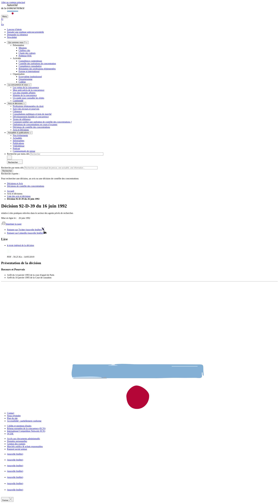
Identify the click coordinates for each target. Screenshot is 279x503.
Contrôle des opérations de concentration (37, 63)
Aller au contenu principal (13, 2)
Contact (10, 413)
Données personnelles (17, 441)
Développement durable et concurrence (31, 116)
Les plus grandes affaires (24, 92)
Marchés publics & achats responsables (25, 446)
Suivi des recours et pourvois (26, 109)
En (2, 24)
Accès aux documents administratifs (23, 438)
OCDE (10, 433)
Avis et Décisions (21, 130)
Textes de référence (22, 119)
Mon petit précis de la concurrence (28, 90)
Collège (22, 82)
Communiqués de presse (24, 151)
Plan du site (12, 418)
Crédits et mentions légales (19, 426)
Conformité (18, 100)
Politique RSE (25, 55)
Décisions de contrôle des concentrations (31, 127)
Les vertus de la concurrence (26, 87)
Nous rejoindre (14, 415)
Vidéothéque (18, 146)
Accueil (10, 191)
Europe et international (29, 71)
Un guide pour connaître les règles (28, 98)
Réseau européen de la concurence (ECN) (26, 428)
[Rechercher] (9, 157)
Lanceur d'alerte (14, 29)
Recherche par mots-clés (18, 154)
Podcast (16, 148)
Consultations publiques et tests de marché (32, 114)
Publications (18, 143)
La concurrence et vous (18, 85)
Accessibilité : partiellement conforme (24, 421)
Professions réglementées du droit (28, 106)
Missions (23, 48)
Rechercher (7, 171)
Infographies (18, 140)
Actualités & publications (19, 133)
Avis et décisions (15, 103)
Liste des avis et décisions (19, 196)
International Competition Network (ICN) (26, 431)
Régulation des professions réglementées (37, 69)
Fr (2, 19)
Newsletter (12, 37)
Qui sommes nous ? (17, 42)
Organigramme (25, 79)
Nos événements (20, 135)
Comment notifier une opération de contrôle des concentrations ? (42, 122)
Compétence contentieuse (30, 61)
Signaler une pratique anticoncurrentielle (25, 32)
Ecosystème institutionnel (30, 76)
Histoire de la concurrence (25, 95)
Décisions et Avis (15, 183)
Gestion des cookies (16, 444)
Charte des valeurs (27, 53)
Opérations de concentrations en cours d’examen (35, 124)
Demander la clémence (17, 34)
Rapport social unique (17, 449)
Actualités (17, 138)
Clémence (17, 111)
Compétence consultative (30, 66)
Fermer (5, 500)
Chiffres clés (24, 50)
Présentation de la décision (21, 263)
